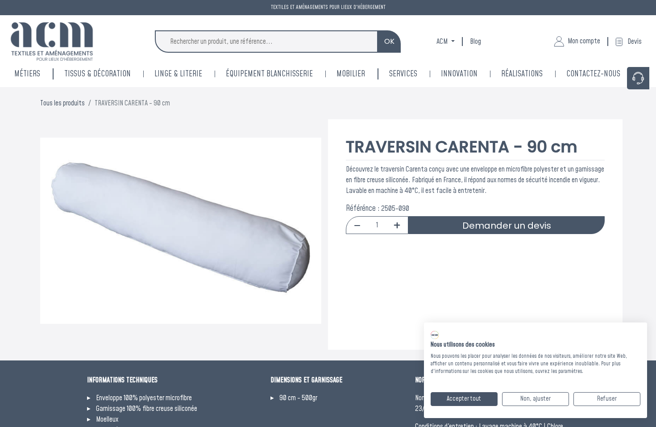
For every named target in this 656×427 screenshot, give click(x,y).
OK (389, 41)
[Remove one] (357, 225)
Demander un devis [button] (506, 225)
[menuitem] (471, 74)
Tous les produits (62, 103)
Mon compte (584, 41)
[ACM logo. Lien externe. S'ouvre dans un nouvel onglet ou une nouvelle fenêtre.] (435, 335)
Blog (475, 41)
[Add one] (397, 225)
